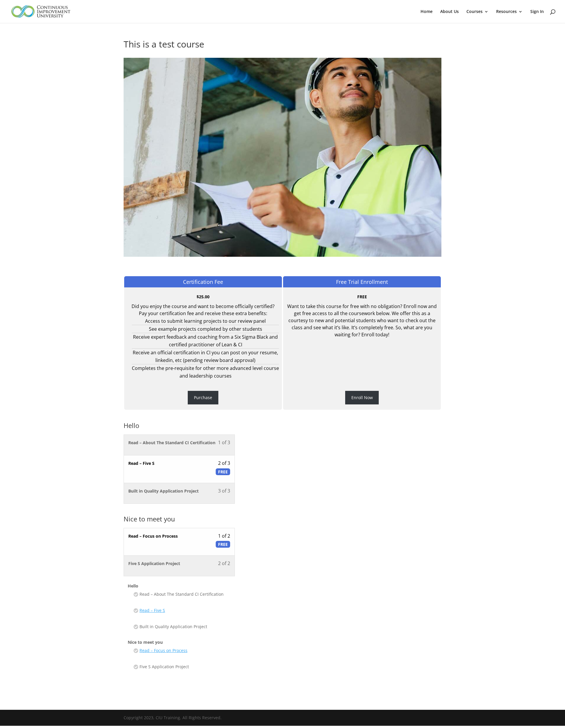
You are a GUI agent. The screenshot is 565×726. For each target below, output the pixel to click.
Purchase (203, 397)
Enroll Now (362, 397)
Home (427, 11)
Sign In (537, 11)
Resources (506, 11)
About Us (449, 11)
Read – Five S (152, 610)
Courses (474, 11)
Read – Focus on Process (163, 650)
